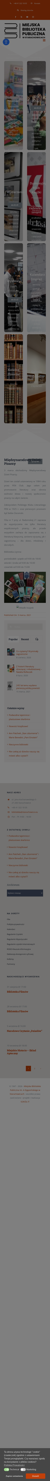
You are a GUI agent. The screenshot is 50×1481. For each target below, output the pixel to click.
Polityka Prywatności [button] (14, 1465)
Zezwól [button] (35, 1476)
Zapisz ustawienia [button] (14, 1476)
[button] (6, 1469)
